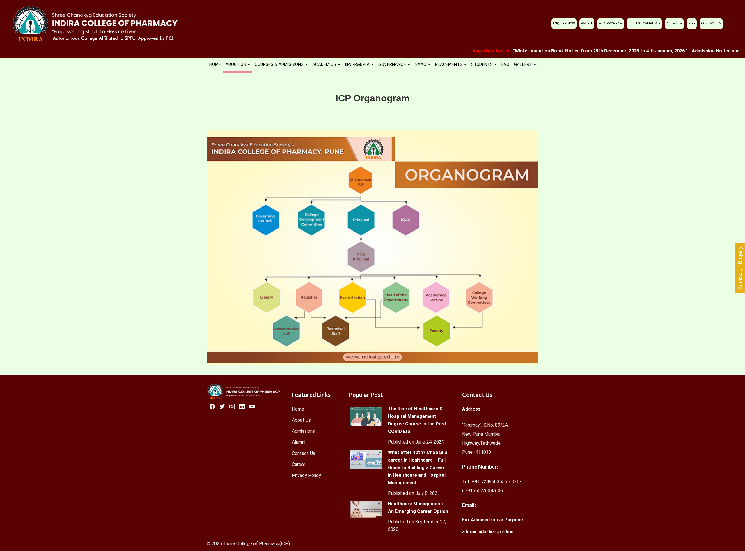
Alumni (298, 442)
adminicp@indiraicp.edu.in (487, 531)
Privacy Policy (306, 475)
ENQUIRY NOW (564, 23)
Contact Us (303, 453)
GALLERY (523, 64)
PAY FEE (587, 23)
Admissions (303, 431)
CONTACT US (711, 23)
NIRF (691, 23)
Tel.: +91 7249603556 (484, 481)
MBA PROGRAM (610, 23)
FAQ (505, 64)
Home (298, 409)
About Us (301, 420)
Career (298, 464)
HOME (215, 64)
